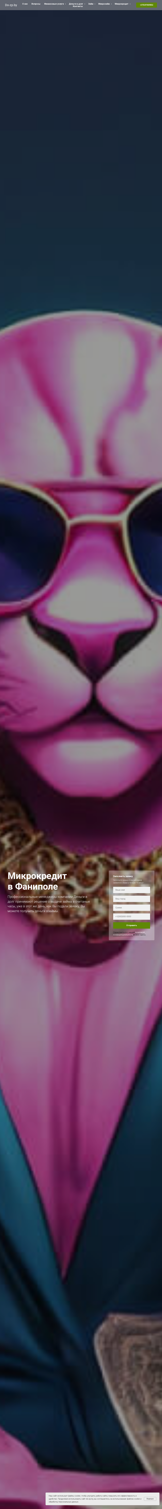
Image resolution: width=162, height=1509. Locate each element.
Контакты (78, 6)
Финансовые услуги (54, 4)
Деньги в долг (76, 4)
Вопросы (36, 4)
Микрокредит (122, 4)
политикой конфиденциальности (129, 933)
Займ (91, 4)
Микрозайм (104, 4)
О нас (25, 4)
